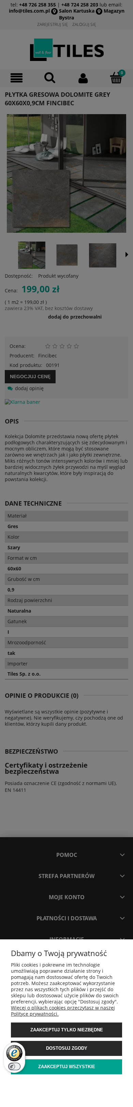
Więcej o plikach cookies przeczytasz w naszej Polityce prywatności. (63, 1010)
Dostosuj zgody (66, 1048)
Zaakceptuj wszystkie (66, 1066)
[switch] (14, 1066)
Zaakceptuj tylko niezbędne (66, 1029)
